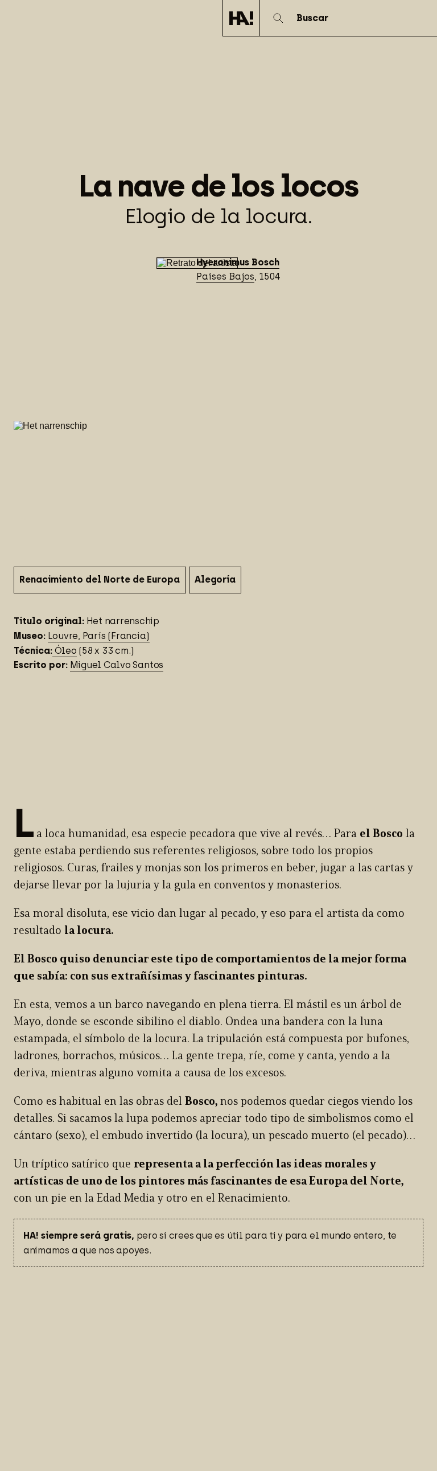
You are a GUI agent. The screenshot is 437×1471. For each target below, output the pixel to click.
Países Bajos (225, 276)
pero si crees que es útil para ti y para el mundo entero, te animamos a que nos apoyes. (210, 1243)
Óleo (64, 650)
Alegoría (215, 579)
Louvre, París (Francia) (99, 635)
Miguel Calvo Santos (116, 664)
